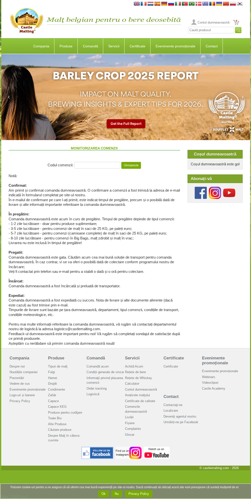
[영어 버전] (240, 4)
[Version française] (144, 4)
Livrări (129, 417)
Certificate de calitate (140, 401)
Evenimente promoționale (175, 46)
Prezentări (17, 378)
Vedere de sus (20, 383)
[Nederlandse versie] (150, 4)
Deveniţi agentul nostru (179, 416)
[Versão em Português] (185, 4)
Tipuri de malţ (57, 366)
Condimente (56, 389)
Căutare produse (59, 430)
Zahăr (52, 395)
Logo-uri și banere (22, 395)
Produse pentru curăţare (65, 412)
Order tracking (97, 388)
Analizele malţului (137, 395)
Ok (103, 494)
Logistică (93, 394)
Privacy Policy (20, 401)
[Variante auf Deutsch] (164, 4)
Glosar (129, 434)
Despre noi (17, 366)
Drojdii (52, 383)
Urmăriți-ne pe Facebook (180, 422)
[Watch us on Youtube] (156, 448)
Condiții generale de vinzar (105, 372)
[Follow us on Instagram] (215, 188)
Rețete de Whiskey (138, 378)
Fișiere (130, 423)
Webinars (208, 377)
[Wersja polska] (233, 4)
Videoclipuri (210, 382)
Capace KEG (57, 406)
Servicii (113, 46)
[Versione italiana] (178, 4)
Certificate (137, 46)
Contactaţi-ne (172, 405)
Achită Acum (134, 366)
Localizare (170, 410)
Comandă (90, 46)
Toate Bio (55, 418)
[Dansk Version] (198, 4)
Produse (66, 46)
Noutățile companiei (24, 372)
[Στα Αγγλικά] (205, 4)
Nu (117, 494)
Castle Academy (213, 388)
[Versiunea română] (212, 4)
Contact (212, 46)
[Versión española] (157, 4)
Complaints (133, 429)
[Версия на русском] (171, 4)
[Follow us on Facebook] (200, 188)
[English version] (137, 4)
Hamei (52, 378)
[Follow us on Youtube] (229, 188)
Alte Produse (57, 424)
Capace (53, 401)
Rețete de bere (135, 372)
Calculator (132, 383)
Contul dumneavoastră (213, 22)
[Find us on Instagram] (128, 448)
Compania (41, 46)
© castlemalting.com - (219, 468)
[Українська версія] (219, 4)
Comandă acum (98, 366)
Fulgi (51, 372)
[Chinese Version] (226, 4)
